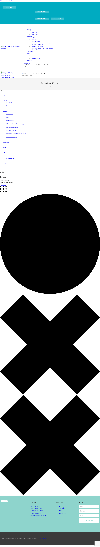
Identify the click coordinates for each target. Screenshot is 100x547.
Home (45, 86)
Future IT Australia (42, 538)
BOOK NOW (9, 7)
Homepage (3, 185)
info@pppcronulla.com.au (39, 515)
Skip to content (4, 1)
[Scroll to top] (1, 546)
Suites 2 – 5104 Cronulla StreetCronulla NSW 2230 (37, 508)
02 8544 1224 (41, 12)
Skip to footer (12, 1)
